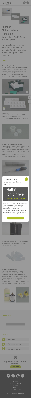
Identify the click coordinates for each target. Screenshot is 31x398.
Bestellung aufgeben (15, 218)
